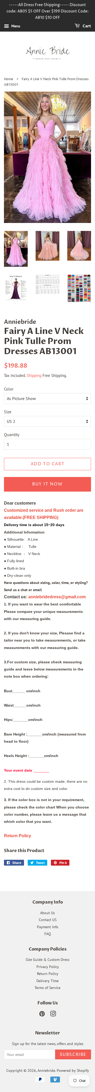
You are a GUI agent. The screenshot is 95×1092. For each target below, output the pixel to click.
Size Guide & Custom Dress (47, 959)
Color (8, 389)
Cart (86, 26)
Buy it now (47, 484)
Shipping (34, 375)
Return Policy (47, 973)
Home (8, 79)
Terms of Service (47, 987)
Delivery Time (47, 980)
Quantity (11, 434)
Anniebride (46, 1070)
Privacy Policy (47, 966)
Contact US (47, 919)
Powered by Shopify (73, 1070)
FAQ (47, 933)
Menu (15, 26)
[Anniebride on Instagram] (53, 1014)
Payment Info (47, 927)
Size (7, 411)
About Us (47, 912)
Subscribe (73, 1054)
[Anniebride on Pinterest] (42, 1014)
